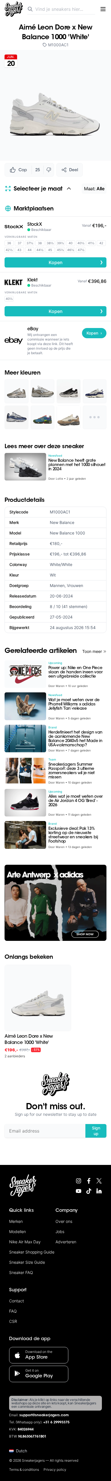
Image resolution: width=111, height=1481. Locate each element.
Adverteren (66, 1241)
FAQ (13, 1311)
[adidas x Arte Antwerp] (55, 903)
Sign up (96, 1130)
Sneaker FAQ (21, 1272)
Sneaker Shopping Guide (31, 1252)
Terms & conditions (24, 1469)
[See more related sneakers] (95, 417)
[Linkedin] (99, 1191)
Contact (16, 1300)
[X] (99, 1181)
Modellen (17, 1231)
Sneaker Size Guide (27, 1262)
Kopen (76, 262)
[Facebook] (89, 1181)
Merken (16, 1221)
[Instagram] (78, 1181)
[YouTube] (78, 1191)
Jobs (60, 1231)
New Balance (62, 522)
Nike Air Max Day (25, 1241)
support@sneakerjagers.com (44, 1415)
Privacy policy (55, 1469)
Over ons (64, 1221)
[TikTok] (89, 1191)
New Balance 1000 (67, 532)
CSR (13, 1321)
